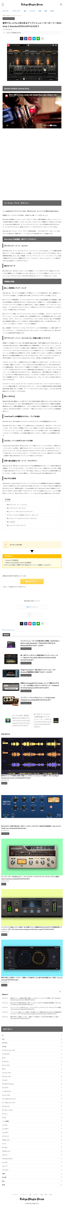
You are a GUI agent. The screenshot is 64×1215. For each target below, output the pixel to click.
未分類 (4, 1177)
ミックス (4, 1162)
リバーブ (4, 1166)
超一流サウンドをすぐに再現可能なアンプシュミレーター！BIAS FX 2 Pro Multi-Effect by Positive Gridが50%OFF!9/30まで (39, 657)
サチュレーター (6, 1076)
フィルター (5, 1129)
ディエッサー (6, 1106)
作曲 (45, 11)
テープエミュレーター (8, 1103)
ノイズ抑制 (5, 1121)
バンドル (5, 1125)
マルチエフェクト (7, 1159)
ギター (4, 1069)
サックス (4, 1080)
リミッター (5, 1170)
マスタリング (6, 1151)
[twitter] (21, 38)
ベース (4, 1144)
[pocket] (30, 38)
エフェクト (32, 11)
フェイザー (5, 1132)
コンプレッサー (16, 11)
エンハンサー (6, 1065)
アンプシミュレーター (9, 630)
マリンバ (4, 1155)
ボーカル (4, 1147)
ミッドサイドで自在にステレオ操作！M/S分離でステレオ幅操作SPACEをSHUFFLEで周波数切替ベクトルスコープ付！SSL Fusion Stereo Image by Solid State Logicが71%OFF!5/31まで (36, 1013)
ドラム (4, 1117)
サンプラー (5, 1088)
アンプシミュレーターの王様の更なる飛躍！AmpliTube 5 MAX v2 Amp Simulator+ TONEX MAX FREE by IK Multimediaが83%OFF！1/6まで (39, 643)
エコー (4, 1058)
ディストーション (7, 1110)
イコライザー (5, 11)
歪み (25, 11)
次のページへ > (32, 607)
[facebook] (25, 38)
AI (2, 1035)
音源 (40, 11)
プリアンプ (5, 1136)
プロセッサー (6, 1140)
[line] (38, 38)
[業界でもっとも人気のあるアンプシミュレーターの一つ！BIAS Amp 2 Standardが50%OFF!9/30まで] (34, 38)
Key (3, 1039)
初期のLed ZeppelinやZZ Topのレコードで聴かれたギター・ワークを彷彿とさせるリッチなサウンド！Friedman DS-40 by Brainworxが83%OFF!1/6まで (39, 685)
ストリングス (6, 1095)
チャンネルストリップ (8, 1099)
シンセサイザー (6, 1091)
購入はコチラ (30, 581)
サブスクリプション (8, 1084)
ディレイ (4, 1114)
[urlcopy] (42, 38)
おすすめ (4, 1043)
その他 (52, 11)
